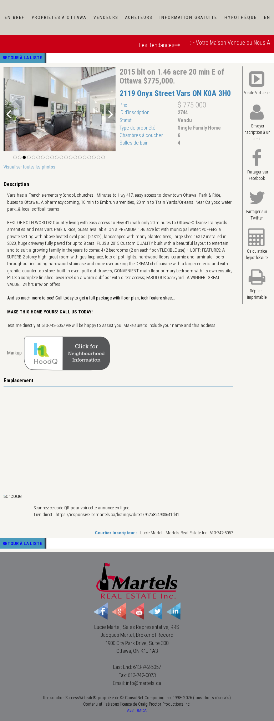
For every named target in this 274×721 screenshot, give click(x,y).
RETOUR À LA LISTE (22, 57)
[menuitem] (14, 17)
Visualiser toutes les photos (29, 167)
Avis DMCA (137, 710)
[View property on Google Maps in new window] (117, 440)
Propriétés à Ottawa (59, 17)
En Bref (15, 17)
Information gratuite (188, 17)
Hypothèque (240, 17)
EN (267, 17)
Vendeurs (105, 17)
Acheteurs (138, 17)
